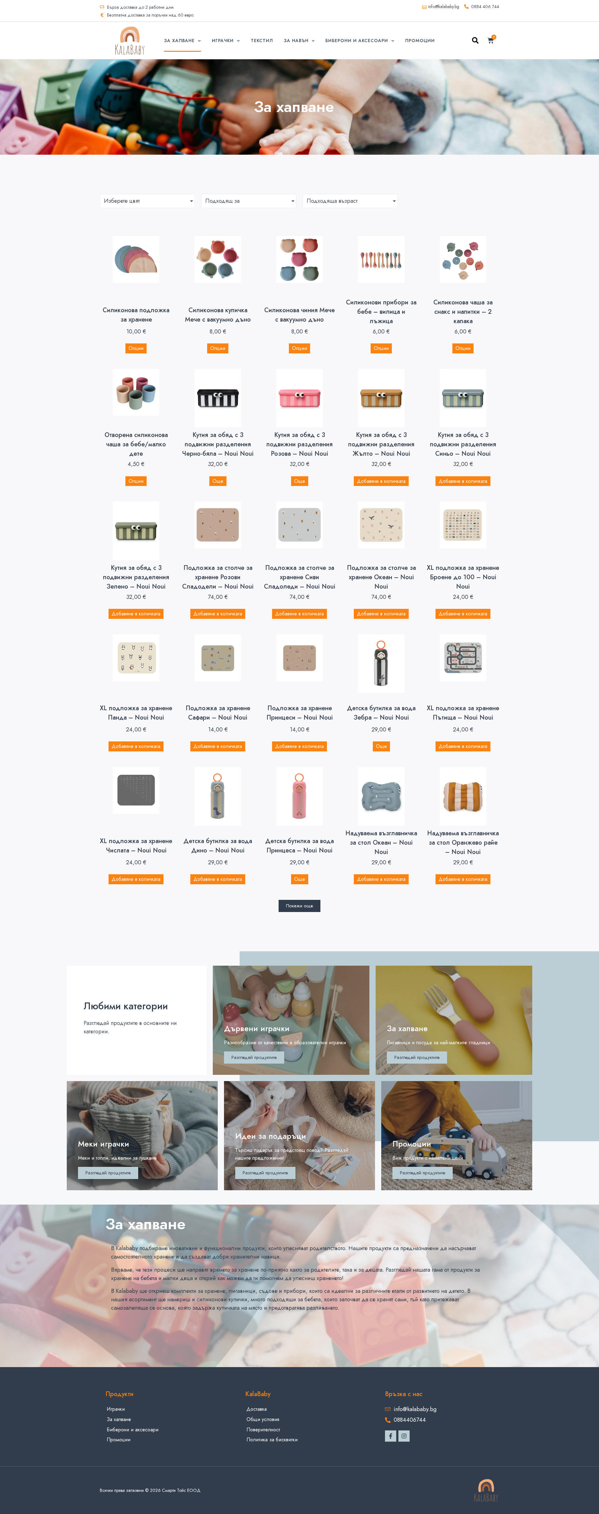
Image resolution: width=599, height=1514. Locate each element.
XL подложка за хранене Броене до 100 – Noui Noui (463, 577)
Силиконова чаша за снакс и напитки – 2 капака (463, 312)
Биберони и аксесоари (356, 40)
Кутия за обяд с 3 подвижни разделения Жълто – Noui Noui (381, 444)
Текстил (262, 40)
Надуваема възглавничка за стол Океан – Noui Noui (381, 842)
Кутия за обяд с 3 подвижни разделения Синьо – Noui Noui (463, 444)
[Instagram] (404, 1436)
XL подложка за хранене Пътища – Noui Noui (463, 713)
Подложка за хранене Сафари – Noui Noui (218, 713)
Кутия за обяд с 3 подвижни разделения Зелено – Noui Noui (136, 577)
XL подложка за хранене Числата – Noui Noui (136, 846)
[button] (475, 41)
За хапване (179, 40)
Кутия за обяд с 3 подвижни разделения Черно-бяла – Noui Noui (218, 444)
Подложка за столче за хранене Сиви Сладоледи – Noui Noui (299, 577)
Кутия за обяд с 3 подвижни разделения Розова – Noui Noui (299, 444)
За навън (296, 40)
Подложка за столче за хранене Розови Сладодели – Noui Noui (218, 577)
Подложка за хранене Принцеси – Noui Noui (299, 713)
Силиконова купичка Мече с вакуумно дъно (218, 315)
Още (217, 481)
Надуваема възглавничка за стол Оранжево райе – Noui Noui (463, 842)
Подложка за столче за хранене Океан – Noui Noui (381, 577)
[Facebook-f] (390, 1436)
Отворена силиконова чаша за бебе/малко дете (136, 444)
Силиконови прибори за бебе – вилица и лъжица (381, 312)
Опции (136, 348)
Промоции (420, 40)
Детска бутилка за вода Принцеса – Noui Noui (299, 846)
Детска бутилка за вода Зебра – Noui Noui (381, 713)
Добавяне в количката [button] (381, 481)
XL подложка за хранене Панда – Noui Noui (136, 713)
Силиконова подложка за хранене (136, 315)
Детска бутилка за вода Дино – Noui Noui (217, 846)
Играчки (223, 40)
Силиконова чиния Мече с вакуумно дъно (299, 315)
